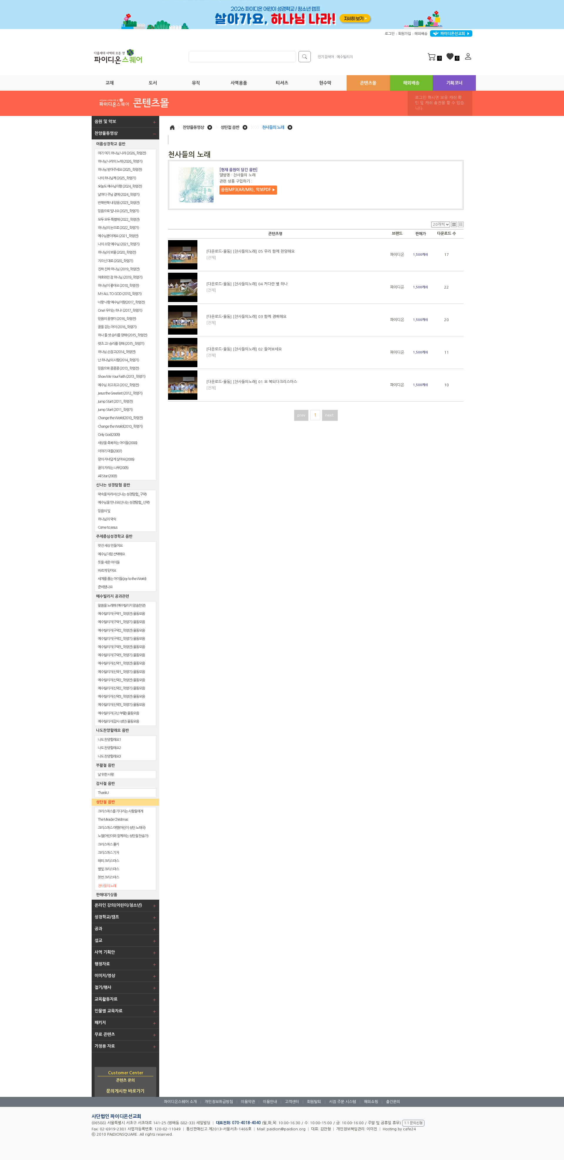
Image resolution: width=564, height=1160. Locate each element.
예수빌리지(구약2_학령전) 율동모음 (121, 630)
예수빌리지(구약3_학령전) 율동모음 (121, 647)
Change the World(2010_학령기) (120, 426)
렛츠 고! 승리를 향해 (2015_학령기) (121, 343)
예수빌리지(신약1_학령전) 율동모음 (121, 663)
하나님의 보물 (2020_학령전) (117, 252)
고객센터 (292, 1102)
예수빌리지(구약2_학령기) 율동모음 (121, 638)
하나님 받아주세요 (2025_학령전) (120, 169)
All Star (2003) (107, 476)
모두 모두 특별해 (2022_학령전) (119, 219)
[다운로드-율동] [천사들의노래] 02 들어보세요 (244, 352)
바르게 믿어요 (107, 570)
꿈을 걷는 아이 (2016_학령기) (117, 327)
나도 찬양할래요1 (109, 739)
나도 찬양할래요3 (109, 756)
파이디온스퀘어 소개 (180, 1102)
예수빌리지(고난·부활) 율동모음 (118, 713)
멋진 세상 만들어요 (110, 545)
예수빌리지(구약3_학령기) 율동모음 (121, 655)
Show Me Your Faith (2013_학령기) (121, 376)
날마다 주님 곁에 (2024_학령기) (119, 194)
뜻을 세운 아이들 (109, 562)
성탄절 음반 (230, 127)
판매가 (420, 234)
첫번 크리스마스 (108, 877)
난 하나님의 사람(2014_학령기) (118, 360)
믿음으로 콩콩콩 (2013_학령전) (118, 368)
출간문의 (393, 1102)
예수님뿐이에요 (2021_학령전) (118, 236)
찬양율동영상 (193, 127)
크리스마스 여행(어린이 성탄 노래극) (121, 827)
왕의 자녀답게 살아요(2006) (116, 459)
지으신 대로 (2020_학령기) (115, 261)
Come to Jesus (107, 527)
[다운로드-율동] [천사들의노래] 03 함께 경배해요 (246, 320)
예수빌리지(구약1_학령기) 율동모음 (121, 622)
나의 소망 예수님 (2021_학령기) (119, 244)
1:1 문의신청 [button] (413, 1123)
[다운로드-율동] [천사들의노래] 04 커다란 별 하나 (247, 287)
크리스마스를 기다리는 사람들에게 (120, 811)
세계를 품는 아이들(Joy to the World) (122, 579)
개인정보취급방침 (219, 1102)
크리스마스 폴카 (108, 844)
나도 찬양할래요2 (109, 748)
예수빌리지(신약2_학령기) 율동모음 (121, 688)
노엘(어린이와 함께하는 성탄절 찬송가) (123, 836)
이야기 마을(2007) (110, 451)
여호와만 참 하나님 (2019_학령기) (120, 277)
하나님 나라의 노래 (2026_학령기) (120, 161)
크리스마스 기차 (108, 852)
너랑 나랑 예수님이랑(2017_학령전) (121, 302)
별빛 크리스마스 (108, 869)
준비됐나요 (105, 587)
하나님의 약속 (107, 519)
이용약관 (248, 1102)
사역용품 (239, 83)
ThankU (103, 793)
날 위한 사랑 (106, 774)
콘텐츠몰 (368, 83)
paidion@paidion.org (286, 1129)
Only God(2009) (109, 434)
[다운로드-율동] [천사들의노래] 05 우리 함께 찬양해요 (250, 254)
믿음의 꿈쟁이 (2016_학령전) (117, 319)
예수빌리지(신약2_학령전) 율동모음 (121, 680)
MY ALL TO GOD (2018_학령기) (120, 294)
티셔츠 (282, 83)
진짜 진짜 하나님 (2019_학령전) (119, 269)
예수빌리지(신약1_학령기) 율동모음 (121, 672)
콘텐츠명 (275, 234)
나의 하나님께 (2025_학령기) (117, 178)
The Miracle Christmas (113, 819)
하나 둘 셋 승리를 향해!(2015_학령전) (122, 335)
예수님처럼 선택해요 (111, 554)
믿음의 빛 (104, 511)
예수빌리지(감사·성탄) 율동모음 (118, 721)
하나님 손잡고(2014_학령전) (116, 352)
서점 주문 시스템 (342, 1102)
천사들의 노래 (107, 886)
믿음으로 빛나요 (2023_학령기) (118, 211)
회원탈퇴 (314, 1102)
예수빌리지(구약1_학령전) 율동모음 (121, 614)
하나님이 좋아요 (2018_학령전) (118, 285)
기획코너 (454, 83)
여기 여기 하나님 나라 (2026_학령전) (122, 153)
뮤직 (196, 83)
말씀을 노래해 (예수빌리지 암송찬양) (121, 605)
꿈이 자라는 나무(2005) (113, 468)
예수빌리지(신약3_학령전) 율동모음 (121, 696)
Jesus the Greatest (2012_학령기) (120, 393)
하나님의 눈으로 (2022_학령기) (118, 228)
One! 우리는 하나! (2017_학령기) (120, 310)
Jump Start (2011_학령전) (115, 401)
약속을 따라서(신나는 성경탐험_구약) (122, 494)
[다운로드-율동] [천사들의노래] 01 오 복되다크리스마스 (251, 385)
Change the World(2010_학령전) (120, 418)
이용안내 (270, 1102)
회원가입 (404, 34)
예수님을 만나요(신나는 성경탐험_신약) (124, 502)
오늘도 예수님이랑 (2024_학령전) (120, 186)
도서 (153, 83)
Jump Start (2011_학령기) (115, 410)
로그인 (390, 34)
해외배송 (420, 34)
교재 (109, 83)
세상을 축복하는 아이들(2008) (117, 443)
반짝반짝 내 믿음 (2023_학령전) (119, 203)
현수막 (325, 83)
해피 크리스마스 (108, 861)
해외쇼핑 (371, 1102)
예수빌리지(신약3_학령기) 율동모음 (121, 705)
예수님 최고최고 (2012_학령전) (118, 385)
